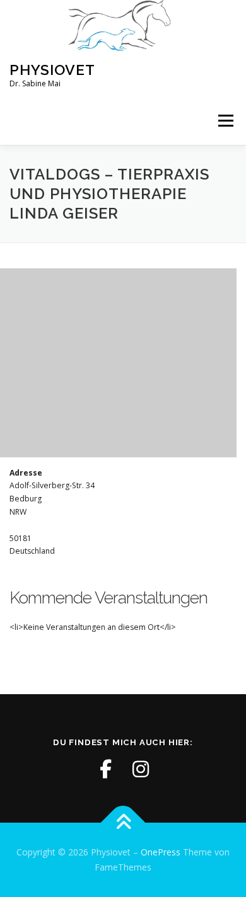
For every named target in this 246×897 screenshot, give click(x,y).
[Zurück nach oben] (123, 823)
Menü (224, 121)
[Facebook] (105, 769)
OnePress (160, 852)
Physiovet (52, 69)
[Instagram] (140, 769)
